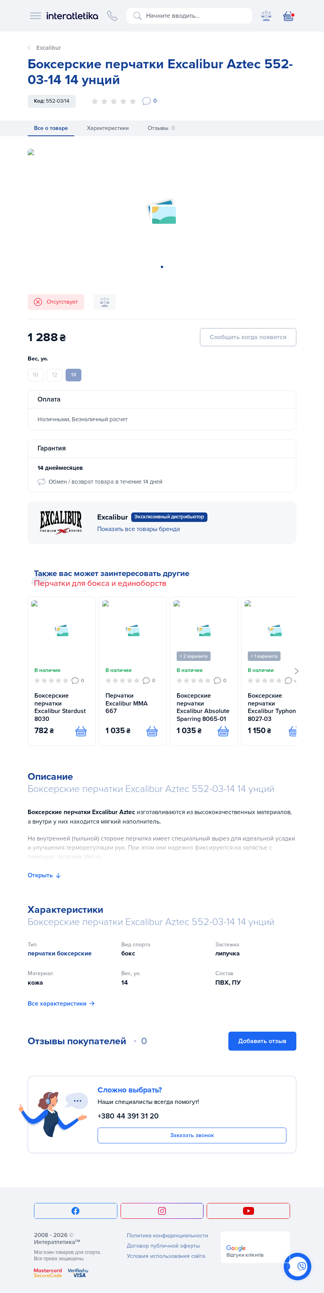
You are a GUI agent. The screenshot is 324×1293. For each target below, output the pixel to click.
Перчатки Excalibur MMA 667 (126, 703)
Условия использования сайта (166, 1256)
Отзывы (161, 128)
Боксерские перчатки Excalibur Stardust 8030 (60, 707)
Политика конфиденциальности (167, 1235)
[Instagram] (162, 1211)
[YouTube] (248, 1211)
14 (73, 375)
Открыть (40, 875)
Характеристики (108, 128)
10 (35, 375)
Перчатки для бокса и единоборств (100, 583)
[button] (297, 671)
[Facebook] (75, 1211)
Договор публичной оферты (163, 1245)
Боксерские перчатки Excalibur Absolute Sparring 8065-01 (203, 707)
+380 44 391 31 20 (128, 1116)
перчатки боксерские (60, 953)
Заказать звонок (192, 1135)
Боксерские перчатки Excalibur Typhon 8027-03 (272, 707)
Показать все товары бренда (138, 529)
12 (54, 375)
